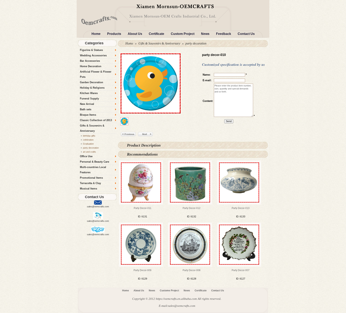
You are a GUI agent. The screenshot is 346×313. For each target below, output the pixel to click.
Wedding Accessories (93, 55)
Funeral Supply (89, 98)
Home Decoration (90, 66)
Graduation (88, 144)
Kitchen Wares (89, 93)
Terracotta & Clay (90, 183)
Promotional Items (91, 177)
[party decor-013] (239, 182)
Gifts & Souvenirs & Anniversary (159, 43)
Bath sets (85, 109)
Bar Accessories (90, 60)
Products (114, 33)
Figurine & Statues (91, 50)
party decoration (195, 43)
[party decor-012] (190, 182)
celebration (88, 140)
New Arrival (87, 103)
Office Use (86, 156)
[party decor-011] (141, 182)
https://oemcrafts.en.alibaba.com (176, 298)
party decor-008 (191, 270)
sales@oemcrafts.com (98, 206)
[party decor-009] (141, 244)
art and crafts (89, 152)
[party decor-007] (239, 244)
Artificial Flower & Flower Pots (95, 74)
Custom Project (182, 33)
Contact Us (246, 33)
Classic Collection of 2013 (96, 120)
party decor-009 (142, 270)
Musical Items (88, 188)
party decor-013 (240, 208)
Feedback (223, 33)
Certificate (156, 33)
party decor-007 (240, 270)
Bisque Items (88, 114)
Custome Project (169, 290)
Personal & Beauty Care (94, 161)
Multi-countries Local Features (93, 170)
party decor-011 (142, 208)
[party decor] (173, 13)
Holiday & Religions (92, 87)
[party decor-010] (150, 83)
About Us (135, 33)
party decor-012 (191, 208)
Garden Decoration (91, 82)
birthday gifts (89, 136)
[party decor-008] (190, 244)
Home (96, 33)
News (205, 33)
